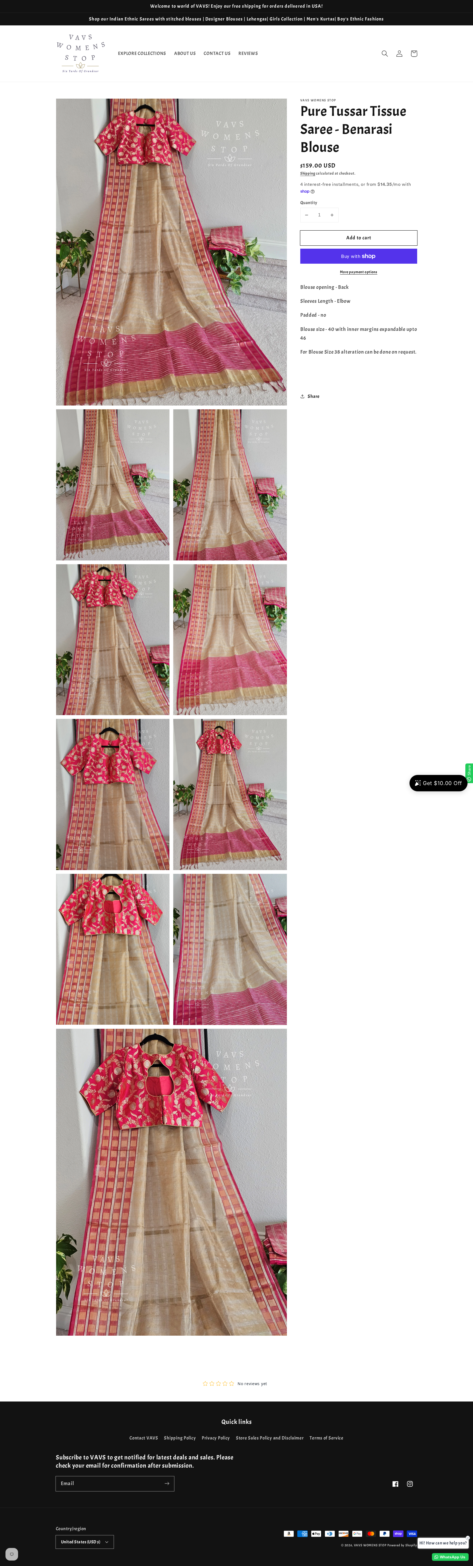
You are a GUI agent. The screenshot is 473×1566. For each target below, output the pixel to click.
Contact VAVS (143, 1438)
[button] (385, 53)
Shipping (307, 173)
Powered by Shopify (402, 1545)
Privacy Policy (216, 1438)
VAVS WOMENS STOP (370, 1545)
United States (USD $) (80, 1542)
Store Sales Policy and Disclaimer (270, 1438)
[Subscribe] (167, 1483)
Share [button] (314, 396)
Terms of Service (327, 1438)
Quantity (308, 202)
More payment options (358, 271)
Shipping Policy (180, 1438)
